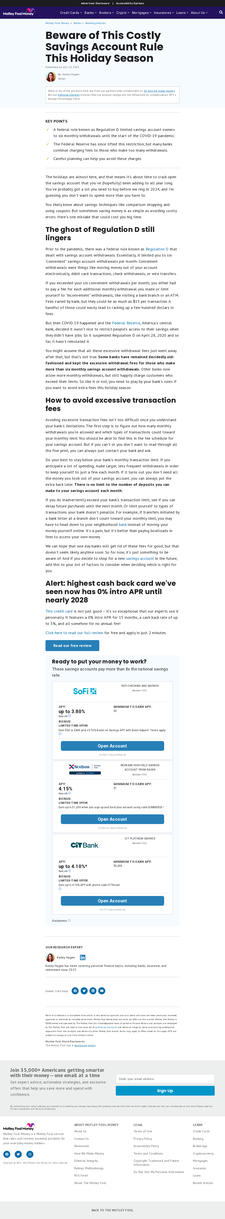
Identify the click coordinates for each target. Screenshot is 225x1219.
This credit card (59, 611)
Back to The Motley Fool (113, 1210)
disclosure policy (85, 1045)
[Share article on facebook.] (75, 993)
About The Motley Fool (90, 1183)
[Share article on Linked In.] (92, 993)
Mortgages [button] (142, 15)
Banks (77, 23)
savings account (140, 558)
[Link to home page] (19, 12)
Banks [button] (91, 15)
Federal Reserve (126, 322)
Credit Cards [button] (71, 15)
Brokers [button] (107, 15)
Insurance (199, 1168)
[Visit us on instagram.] (31, 1157)
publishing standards (106, 1027)
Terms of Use (143, 1131)
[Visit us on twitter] (20, 1157)
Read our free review (72, 645)
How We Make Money (89, 1153)
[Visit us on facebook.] (9, 1157)
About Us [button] (197, 15)
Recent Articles (203, 1183)
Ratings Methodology (89, 1168)
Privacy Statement (20, 1108)
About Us (80, 1131)
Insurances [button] (164, 15)
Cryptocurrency (203, 1153)
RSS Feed (81, 1175)
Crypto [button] (123, 15)
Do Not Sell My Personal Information (159, 1172)
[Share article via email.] (101, 993)
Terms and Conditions (148, 1153)
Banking (198, 1139)
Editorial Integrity (86, 1161)
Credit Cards (201, 1131)
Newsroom (81, 1146)
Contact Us (81, 1139)
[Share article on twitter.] (84, 993)
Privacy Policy (143, 1139)
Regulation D (157, 249)
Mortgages (200, 1161)
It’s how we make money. (159, 90)
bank (123, 524)
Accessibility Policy (146, 1146)
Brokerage (200, 1146)
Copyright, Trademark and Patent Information (156, 1163)
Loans (197, 1175)
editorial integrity (69, 94)
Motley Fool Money (57, 23)
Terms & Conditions (45, 1108)
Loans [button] (183, 15)
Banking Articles (95, 23)
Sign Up (165, 1090)
